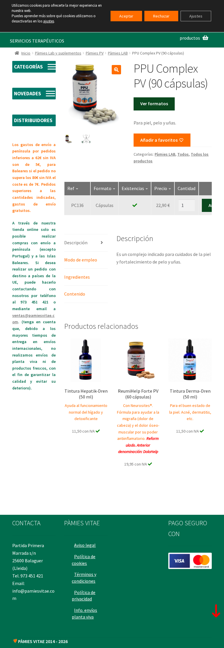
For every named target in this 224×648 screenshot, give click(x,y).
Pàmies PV (95, 53)
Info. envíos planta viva (84, 613)
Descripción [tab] (76, 242)
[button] (116, 69)
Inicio (25, 53)
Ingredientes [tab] (77, 277)
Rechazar (161, 16)
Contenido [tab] (74, 294)
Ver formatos (154, 103)
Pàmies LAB (118, 53)
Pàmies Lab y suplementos (58, 53)
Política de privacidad (83, 595)
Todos (183, 154)
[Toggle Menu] (52, 67)
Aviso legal (85, 545)
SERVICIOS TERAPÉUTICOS (37, 41)
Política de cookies (83, 560)
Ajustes (195, 16)
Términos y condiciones (84, 577)
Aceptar (126, 16)
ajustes (48, 21)
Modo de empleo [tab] (80, 260)
